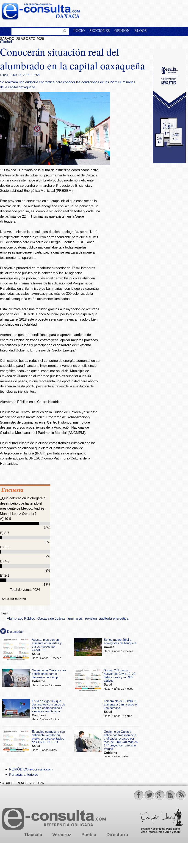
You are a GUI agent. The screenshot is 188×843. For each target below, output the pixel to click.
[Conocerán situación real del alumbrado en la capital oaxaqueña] (55, 164)
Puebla (88, 834)
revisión (91, 618)
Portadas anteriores (24, 774)
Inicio (79, 30)
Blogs (140, 30)
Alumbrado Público (21, 618)
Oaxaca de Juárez (51, 618)
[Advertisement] (170, 238)
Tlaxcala (33, 834)
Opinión (122, 30)
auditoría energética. (114, 618)
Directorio (117, 834)
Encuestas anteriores (14, 598)
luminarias (75, 618)
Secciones (99, 30)
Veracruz (61, 834)
